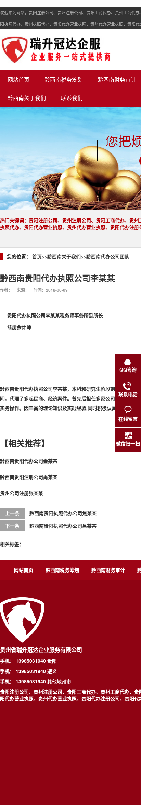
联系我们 (72, 98)
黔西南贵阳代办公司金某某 (28, 460)
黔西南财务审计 (108, 569)
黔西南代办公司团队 (107, 256)
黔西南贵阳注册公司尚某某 (28, 476)
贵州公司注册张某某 (21, 492)
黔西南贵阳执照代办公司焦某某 (63, 513)
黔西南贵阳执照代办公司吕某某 (63, 525)
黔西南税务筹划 (63, 79)
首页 (37, 256)
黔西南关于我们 (27, 98)
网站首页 (18, 79)
